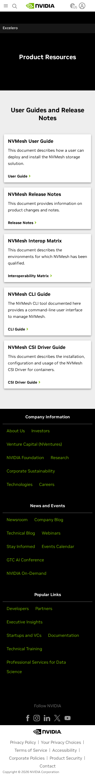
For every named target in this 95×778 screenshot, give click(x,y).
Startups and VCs (24, 635)
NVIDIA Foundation (25, 457)
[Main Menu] (6, 6)
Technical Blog (21, 533)
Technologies (19, 484)
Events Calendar (58, 546)
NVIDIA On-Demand (26, 573)
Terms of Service (31, 750)
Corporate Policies (27, 758)
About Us (16, 430)
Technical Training (24, 648)
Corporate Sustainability (31, 471)
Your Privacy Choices (61, 742)
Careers (46, 484)
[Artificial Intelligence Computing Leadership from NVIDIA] (40, 6)
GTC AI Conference (25, 559)
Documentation (63, 635)
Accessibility (64, 750)
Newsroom (17, 519)
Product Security (66, 758)
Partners (43, 608)
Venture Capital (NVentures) (34, 444)
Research (60, 457)
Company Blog (48, 519)
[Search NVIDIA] (15, 4)
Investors (40, 430)
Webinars (51, 533)
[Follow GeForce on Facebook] (28, 718)
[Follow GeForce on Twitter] (57, 718)
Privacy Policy (23, 742)
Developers (18, 608)
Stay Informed (21, 546)
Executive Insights (24, 621)
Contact (48, 766)
